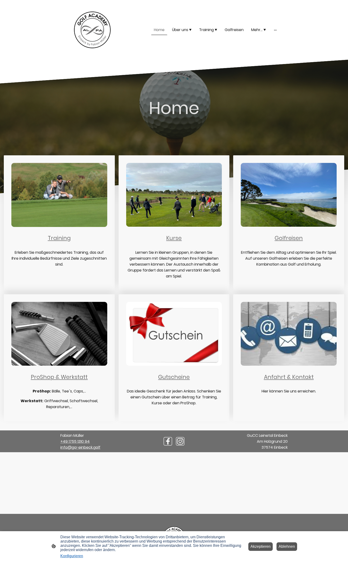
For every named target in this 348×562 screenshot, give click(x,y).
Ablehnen (287, 546)
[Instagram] (180, 441)
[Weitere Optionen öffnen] (275, 29)
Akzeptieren (260, 546)
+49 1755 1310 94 (75, 441)
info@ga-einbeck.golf (80, 447)
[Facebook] (168, 441)
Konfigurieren (71, 556)
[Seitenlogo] (92, 30)
